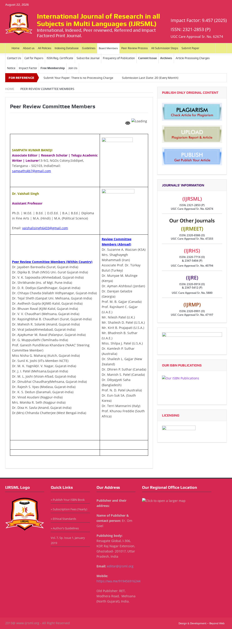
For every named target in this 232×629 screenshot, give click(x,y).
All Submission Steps (164, 48)
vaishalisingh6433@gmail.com (45, 228)
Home (15, 48)
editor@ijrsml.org (120, 566)
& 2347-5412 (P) (192, 287)
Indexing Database (67, 48)
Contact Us (14, 58)
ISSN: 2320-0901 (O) (192, 311)
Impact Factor (28, 68)
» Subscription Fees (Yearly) (69, 509)
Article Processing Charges (193, 58)
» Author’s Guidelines (65, 528)
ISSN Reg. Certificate (60, 58)
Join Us (72, 68)
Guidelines (88, 48)
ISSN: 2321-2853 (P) (192, 205)
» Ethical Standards (63, 519)
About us (28, 48)
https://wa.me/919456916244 (118, 581)
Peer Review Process (134, 48)
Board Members (108, 48)
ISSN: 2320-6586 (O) (192, 235)
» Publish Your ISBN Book (68, 500)
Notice (11, 68)
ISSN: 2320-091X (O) (192, 284)
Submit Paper (190, 48)
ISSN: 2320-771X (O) (192, 257)
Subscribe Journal (88, 58)
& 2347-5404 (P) (192, 261)
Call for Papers (33, 58)
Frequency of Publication (119, 58)
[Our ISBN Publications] (192, 388)
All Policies (44, 48)
